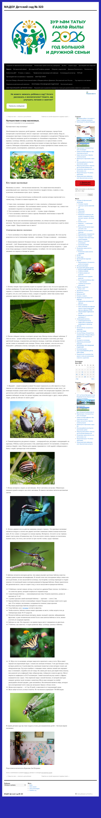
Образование (81, 211)
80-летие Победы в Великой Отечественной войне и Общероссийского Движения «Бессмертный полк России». (39, 80)
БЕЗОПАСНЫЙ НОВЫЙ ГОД (86, 269)
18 (76, 374)
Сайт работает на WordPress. (85, 794)
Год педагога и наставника (83, 80)
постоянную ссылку (46, 772)
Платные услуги (82, 221)
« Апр (76, 379)
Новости (8, 69)
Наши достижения (82, 246)
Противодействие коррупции (87, 65)
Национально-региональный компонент (18, 84)
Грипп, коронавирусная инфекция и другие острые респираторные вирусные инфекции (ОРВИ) (86, 308)
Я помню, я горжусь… (24, 73)
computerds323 (30, 123)
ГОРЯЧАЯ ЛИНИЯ (83, 271)
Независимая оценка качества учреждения (47, 65)
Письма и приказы (82, 304)
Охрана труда (72, 65)
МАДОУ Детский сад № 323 (23, 7)
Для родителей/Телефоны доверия (39, 69)
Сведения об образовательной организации (19, 65)
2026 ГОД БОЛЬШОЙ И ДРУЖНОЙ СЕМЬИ (19, 88)
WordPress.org (32, 790)
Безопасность (89, 69)
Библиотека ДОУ (11, 73)
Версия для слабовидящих (85, 183)
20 (82, 374)
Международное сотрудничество (86, 234)
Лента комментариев (34, 788)
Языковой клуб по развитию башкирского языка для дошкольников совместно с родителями (62, 88)
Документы (81, 209)
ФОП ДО (79, 73)
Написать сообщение (17, 106)
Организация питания (83, 244)
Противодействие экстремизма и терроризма (19, 77)
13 (82, 372)
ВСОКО (64, 65)
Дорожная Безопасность (75, 69)
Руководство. (81, 212)
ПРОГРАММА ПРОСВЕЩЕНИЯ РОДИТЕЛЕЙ (45, 84)
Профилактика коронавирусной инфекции (45, 73)
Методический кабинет (20, 69)
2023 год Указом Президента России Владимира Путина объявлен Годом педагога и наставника (86, 396)
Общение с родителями (59, 69)
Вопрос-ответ (81, 289)
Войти (30, 785)
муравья (25, 608)
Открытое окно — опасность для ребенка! (18, 116)
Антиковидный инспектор (67, 73)
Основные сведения (83, 204)
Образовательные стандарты (85, 235)
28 (85, 377)
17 (93, 372)
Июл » (93, 379)
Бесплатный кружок (66, 84)
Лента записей (32, 787)
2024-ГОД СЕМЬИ (40, 77)
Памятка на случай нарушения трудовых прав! (55, 116)
